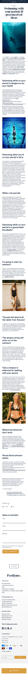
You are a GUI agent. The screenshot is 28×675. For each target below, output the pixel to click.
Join (20, 657)
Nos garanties (6, 583)
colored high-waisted (17, 445)
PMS (16, 98)
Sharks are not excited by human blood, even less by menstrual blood (13, 468)
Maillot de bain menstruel (9, 605)
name (3, 518)
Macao (4, 443)
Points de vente (6, 619)
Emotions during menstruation (14, 492)
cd (8, 503)
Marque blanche (7, 617)
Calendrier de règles (8, 589)
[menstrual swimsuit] (14, 408)
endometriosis (6, 99)
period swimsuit (9, 275)
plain (3, 446)
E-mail (3, 526)
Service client (6, 614)
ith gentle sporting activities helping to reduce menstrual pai (12, 102)
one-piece (19, 443)
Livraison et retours (8, 585)
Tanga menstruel (7, 601)
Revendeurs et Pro (7, 616)
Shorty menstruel (7, 603)
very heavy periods (11, 249)
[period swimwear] (14, 295)
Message (4, 533)
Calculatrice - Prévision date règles (12, 590)
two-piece (5, 445)
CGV (3, 592)
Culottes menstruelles (8, 599)
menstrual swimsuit (15, 389)
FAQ (3, 587)
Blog (15, 566)
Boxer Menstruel (7, 607)
